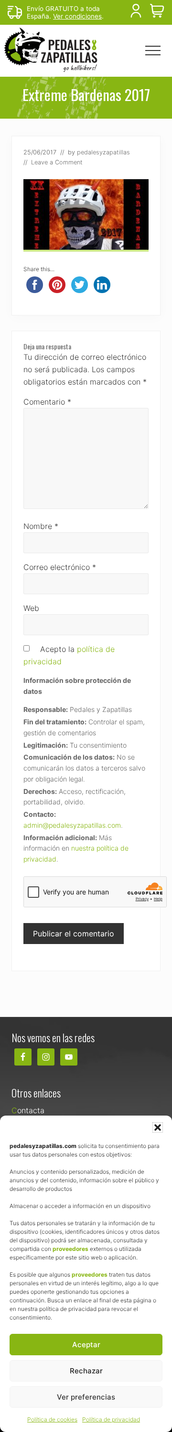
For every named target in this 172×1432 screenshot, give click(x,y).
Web (31, 608)
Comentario (47, 401)
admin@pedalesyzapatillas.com (72, 825)
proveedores (70, 1248)
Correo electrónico (59, 567)
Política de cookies (52, 1419)
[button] (157, 1127)
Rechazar (86, 1370)
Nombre (40, 526)
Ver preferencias (86, 1397)
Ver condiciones (77, 16)
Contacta (27, 1110)
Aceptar (86, 1344)
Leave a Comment (57, 162)
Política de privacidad (111, 1419)
